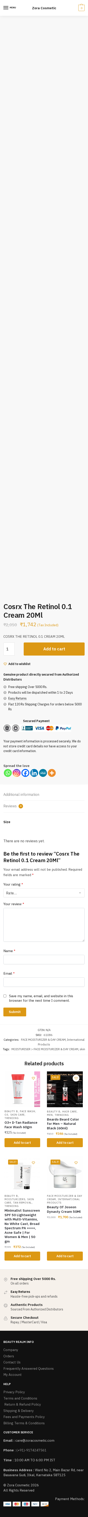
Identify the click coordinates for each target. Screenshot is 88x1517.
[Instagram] (17, 773)
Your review (13, 904)
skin (82, 1049)
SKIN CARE (17, 1114)
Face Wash (27, 1111)
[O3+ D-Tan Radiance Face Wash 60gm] (22, 1089)
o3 (6, 1114)
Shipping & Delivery (18, 1411)
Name (9, 951)
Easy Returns (17, 698)
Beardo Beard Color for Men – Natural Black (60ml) (63, 1123)
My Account (12, 1374)
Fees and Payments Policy (24, 1417)
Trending (12, 1118)
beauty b (11, 1195)
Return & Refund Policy (22, 1404)
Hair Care (69, 1111)
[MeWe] (43, 773)
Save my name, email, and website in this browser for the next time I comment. (41, 998)
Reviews (12, 806)
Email (9, 973)
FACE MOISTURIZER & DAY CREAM (43, 1040)
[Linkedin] (34, 773)
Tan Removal (22, 1202)
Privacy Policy (14, 1392)
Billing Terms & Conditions (24, 1423)
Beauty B (11, 1111)
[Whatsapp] (8, 773)
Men (50, 1114)
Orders (8, 1356)
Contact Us (12, 1362)
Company (10, 1350)
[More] (52, 773)
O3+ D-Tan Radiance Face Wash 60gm (21, 1124)
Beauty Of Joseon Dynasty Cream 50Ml (64, 1209)
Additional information (21, 794)
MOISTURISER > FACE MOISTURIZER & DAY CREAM (45, 1049)
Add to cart (54, 648)
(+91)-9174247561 (31, 1450)
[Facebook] (25, 773)
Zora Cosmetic (44, 8)
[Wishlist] (33, 1078)
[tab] (44, 795)
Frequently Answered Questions (28, 1368)
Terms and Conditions (20, 1398)
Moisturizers (15, 1199)
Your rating (13, 884)
